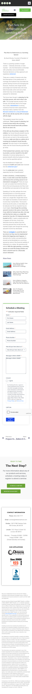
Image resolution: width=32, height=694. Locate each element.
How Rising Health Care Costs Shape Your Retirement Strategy (20, 265)
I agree (11, 381)
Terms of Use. (20, 401)
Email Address (10, 328)
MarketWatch (14, 105)
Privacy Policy (10, 401)
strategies (12, 232)
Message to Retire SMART (14, 355)
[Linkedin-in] (5, 3)
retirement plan (12, 167)
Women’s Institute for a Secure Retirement (15, 112)
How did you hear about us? (14, 346)
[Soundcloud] (10, 3)
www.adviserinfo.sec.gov (11, 613)
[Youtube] (7, 3)
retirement (13, 74)
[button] (29, 3)
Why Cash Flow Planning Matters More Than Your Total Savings (20, 273)
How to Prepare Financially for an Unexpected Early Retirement (18, 291)
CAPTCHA (8, 407)
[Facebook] (2, 3)
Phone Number (11, 337)
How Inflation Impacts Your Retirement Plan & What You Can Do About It (21, 282)
